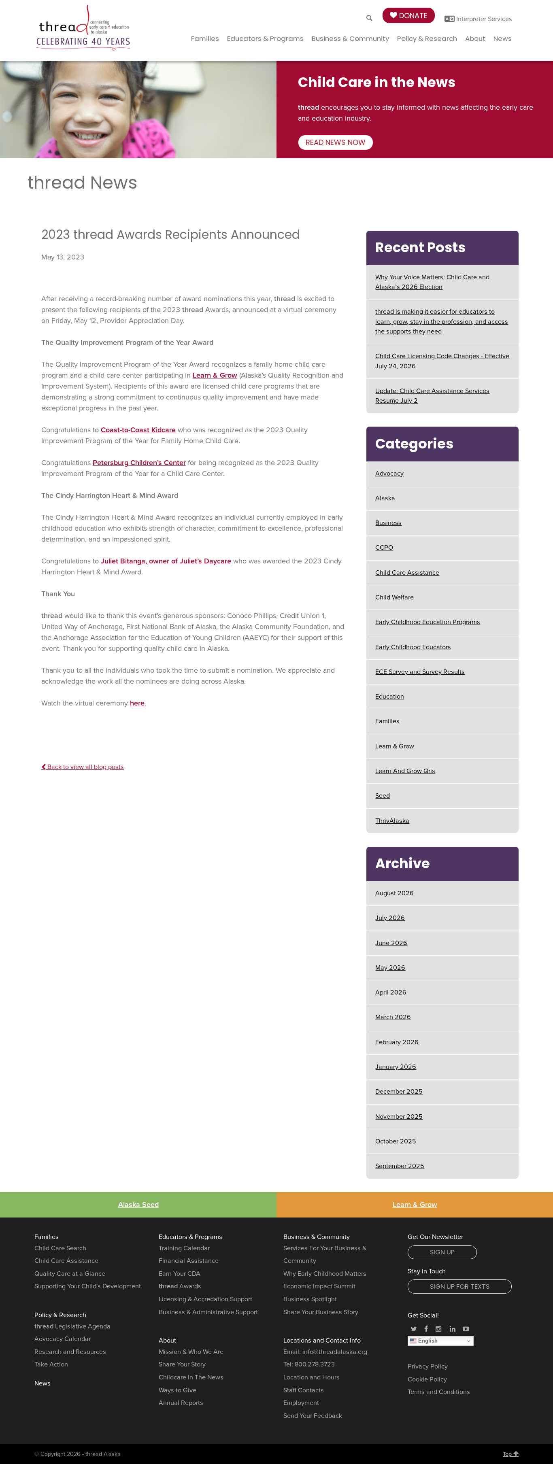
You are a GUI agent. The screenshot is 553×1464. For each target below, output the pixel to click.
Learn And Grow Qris (405, 771)
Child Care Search (60, 1248)
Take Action (51, 1364)
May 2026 (390, 968)
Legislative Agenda (72, 1326)
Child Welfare (394, 597)
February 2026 (397, 1042)
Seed (382, 796)
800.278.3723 (315, 1364)
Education (389, 697)
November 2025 (399, 1117)
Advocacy (389, 474)
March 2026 (393, 1017)
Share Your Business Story (320, 1312)
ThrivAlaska (392, 821)
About (475, 38)
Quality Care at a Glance (69, 1274)
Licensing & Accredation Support (205, 1299)
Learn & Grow (215, 375)
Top (508, 1454)
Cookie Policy (427, 1379)
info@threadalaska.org (334, 1352)
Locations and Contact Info (322, 1341)
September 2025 (399, 1166)
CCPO (384, 548)
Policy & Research (427, 38)
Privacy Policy (428, 1366)
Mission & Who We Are (191, 1352)
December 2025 (399, 1092)
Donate (412, 16)
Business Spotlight (310, 1299)
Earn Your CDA (179, 1274)
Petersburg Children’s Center (139, 462)
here (137, 703)
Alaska (385, 498)
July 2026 (390, 918)
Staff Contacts (303, 1390)
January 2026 (395, 1067)
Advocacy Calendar (62, 1339)
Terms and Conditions (439, 1392)
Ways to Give (177, 1390)
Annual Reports (181, 1403)
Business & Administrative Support (208, 1312)
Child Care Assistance (407, 573)
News (502, 38)
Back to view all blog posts (85, 767)
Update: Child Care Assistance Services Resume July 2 (432, 396)
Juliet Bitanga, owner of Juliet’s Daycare (166, 561)
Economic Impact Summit (319, 1286)
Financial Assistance (189, 1261)
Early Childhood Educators (413, 647)
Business (388, 523)
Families (205, 38)
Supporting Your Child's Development (87, 1286)
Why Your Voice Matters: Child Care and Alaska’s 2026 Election (432, 282)
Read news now (336, 142)
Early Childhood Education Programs (427, 622)
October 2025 (395, 1141)
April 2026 (390, 992)
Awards (180, 1286)
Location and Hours (311, 1377)
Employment (301, 1403)
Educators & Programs (265, 38)
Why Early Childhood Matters (324, 1274)
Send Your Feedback (312, 1416)
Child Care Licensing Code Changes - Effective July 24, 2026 (442, 361)
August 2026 (394, 893)
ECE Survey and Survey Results (420, 672)
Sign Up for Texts (459, 1286)
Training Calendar (184, 1248)
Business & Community (350, 38)
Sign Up (442, 1252)
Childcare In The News (191, 1377)
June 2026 (391, 943)
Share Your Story (182, 1364)
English (427, 1341)
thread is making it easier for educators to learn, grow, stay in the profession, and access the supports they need (441, 322)
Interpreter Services (483, 19)
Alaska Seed (138, 1204)
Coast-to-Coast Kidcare (138, 429)
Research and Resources (70, 1352)
